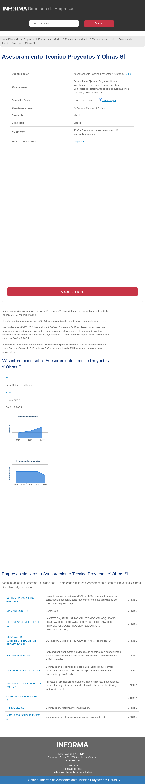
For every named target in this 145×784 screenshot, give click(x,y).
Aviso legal (72, 765)
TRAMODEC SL (15, 707)
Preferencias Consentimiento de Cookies (72, 772)
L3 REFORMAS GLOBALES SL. (24, 670)
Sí (7, 377)
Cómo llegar (109, 100)
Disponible (79, 141)
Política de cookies (72, 769)
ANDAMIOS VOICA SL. (19, 655)
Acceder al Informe (72, 291)
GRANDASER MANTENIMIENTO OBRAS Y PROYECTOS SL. (22, 641)
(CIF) (128, 73)
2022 (8, 392)
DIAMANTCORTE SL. (18, 610)
